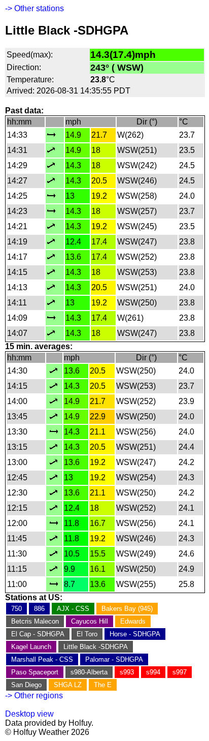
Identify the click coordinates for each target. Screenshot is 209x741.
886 (39, 608)
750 (16, 608)
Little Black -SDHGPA (95, 647)
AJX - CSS (73, 608)
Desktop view (29, 713)
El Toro (87, 634)
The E (103, 685)
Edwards (133, 621)
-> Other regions (34, 695)
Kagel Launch (31, 647)
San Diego (26, 685)
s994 (153, 672)
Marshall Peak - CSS (42, 659)
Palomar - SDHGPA (114, 659)
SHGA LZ (68, 685)
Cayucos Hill (89, 621)
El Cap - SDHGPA (37, 634)
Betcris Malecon (35, 621)
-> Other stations (34, 8)
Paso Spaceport (34, 672)
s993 (127, 672)
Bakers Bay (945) (127, 608)
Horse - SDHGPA (135, 634)
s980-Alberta (89, 672)
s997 (179, 672)
